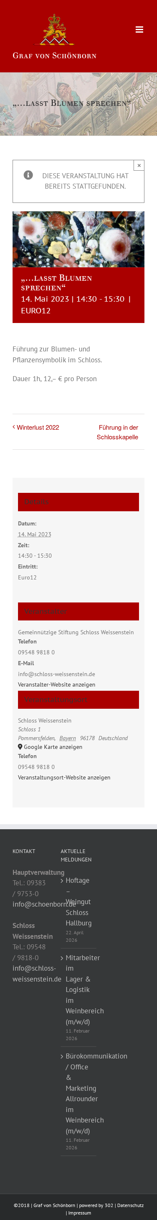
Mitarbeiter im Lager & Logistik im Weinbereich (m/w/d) (79, 989)
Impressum (79, 1213)
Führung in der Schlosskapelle (117, 432)
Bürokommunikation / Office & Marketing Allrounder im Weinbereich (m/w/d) (79, 1093)
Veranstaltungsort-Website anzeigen (64, 777)
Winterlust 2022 (38, 427)
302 (109, 1205)
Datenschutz (130, 1205)
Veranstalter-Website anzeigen (56, 684)
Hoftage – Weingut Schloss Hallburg (79, 902)
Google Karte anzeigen (53, 747)
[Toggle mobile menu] (140, 29)
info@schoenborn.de (44, 904)
